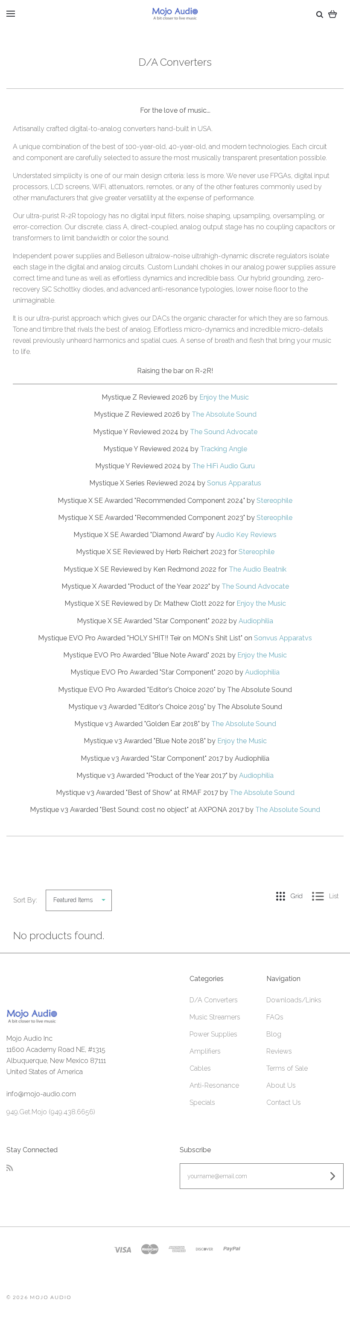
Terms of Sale (287, 1068)
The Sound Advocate (223, 432)
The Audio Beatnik (257, 569)
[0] (332, 14)
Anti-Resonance (214, 1085)
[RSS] (9, 1169)
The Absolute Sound (224, 414)
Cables (200, 1068)
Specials (202, 1102)
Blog (273, 1034)
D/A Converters (214, 1000)
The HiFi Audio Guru (223, 466)
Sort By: (25, 900)
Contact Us (283, 1102)
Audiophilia (256, 621)
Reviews (279, 1051)
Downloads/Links (293, 1000)
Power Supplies (213, 1034)
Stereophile (274, 500)
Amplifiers (205, 1051)
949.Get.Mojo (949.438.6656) (50, 1112)
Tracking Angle (223, 449)
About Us (281, 1085)
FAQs (274, 1017)
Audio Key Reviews (246, 535)
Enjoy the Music (224, 397)
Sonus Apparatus (234, 483)
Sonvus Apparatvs (283, 638)
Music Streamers (215, 1017)
